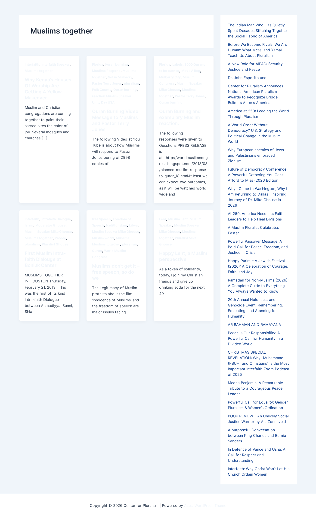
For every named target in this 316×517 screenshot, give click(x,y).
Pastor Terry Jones (107, 83)
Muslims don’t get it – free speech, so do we (115, 272)
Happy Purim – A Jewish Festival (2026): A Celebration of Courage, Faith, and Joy (258, 266)
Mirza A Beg (190, 71)
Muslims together (39, 71)
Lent (162, 219)
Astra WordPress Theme (205, 505)
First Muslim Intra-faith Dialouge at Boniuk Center (45, 259)
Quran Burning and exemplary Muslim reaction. (180, 117)
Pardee (60, 238)
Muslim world (103, 238)
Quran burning (125, 90)
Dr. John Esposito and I (248, 77)
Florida (97, 64)
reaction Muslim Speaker (111, 96)
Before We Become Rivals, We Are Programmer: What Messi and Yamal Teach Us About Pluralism (257, 50)
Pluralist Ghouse (55, 244)
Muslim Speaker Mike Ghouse (48, 231)
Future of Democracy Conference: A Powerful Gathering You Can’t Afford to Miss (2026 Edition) (257, 175)
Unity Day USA (103, 102)
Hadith (111, 225)
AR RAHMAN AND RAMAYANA (254, 324)
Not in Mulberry (120, 77)
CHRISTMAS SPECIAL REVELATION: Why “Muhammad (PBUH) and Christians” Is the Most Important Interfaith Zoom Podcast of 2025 (258, 363)
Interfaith (32, 64)
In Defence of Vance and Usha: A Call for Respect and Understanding (256, 455)
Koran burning (116, 64)
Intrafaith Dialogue (56, 219)
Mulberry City (170, 77)
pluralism (131, 83)
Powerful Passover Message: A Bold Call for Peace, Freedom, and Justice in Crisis (258, 247)
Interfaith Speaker (55, 64)
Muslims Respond (106, 71)
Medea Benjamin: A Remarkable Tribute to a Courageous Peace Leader (255, 388)
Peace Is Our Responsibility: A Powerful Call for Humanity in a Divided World (255, 338)
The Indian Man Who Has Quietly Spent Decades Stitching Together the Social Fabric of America (258, 30)
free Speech (101, 219)
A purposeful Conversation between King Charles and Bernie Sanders (257, 435)
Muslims (123, 238)
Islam (29, 225)
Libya (133, 225)
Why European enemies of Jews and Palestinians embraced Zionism (256, 155)
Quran (97, 251)
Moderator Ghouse (50, 225)
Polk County (101, 90)
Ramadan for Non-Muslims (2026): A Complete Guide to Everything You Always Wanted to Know (258, 286)
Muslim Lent (178, 219)
